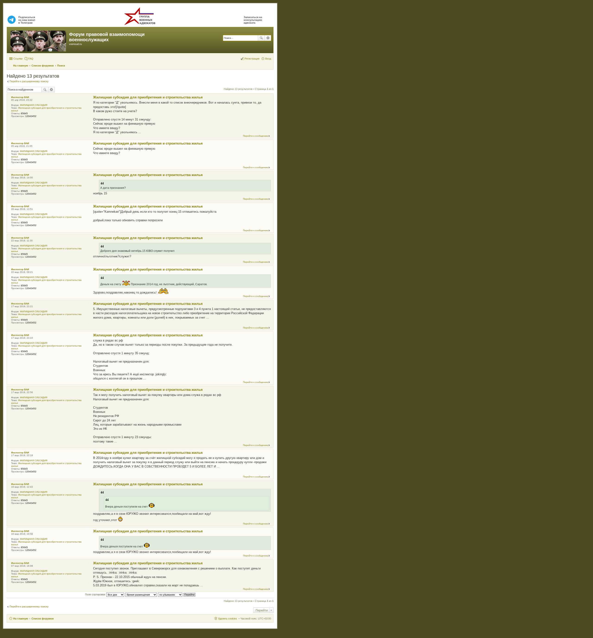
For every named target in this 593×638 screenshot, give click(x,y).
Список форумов (43, 618)
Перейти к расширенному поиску (29, 81)
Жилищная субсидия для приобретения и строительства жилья (148, 97)
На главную (20, 618)
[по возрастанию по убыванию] (170, 594)
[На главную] (38, 40)
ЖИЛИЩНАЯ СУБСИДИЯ (33, 105)
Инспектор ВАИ (20, 97)
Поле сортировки (95, 594)
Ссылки (17, 58)
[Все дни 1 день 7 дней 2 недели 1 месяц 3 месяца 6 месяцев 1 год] (115, 594)
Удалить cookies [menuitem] (227, 618)
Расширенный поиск (268, 38)
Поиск (261, 38)
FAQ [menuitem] (30, 58)
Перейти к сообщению (255, 136)
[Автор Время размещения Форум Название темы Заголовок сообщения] (141, 594)
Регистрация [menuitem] (252, 58)
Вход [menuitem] (268, 58)
